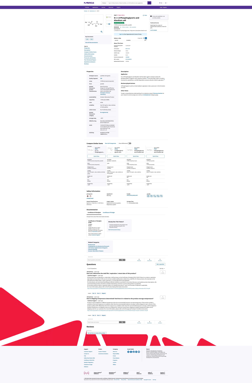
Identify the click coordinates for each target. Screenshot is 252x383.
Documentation (88, 56)
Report (104, 293)
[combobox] (126, 2)
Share (145, 15)
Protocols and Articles (90, 58)
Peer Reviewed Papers (90, 60)
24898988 (127, 57)
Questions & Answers (89, 62)
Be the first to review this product (97, 333)
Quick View (96, 156)
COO (91, 39)
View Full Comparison (110, 143)
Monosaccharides (157, 93)
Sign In (121, 34)
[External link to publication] (147, 78)
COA (87, 39)
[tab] (87, 11)
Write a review (125, 27)
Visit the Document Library (114, 229)
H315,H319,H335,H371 (132, 195)
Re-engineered (104, 112)
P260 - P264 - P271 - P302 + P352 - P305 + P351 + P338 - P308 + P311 (155, 196)
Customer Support (96, 235)
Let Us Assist (153, 30)
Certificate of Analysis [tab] (94, 212)
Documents (94, 231)
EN (165, 3)
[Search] (149, 2)
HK (161, 3)
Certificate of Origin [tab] (109, 212)
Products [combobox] (104, 3)
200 (101, 78)
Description (87, 50)
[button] (163, 7)
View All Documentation (91, 42)
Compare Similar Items (90, 52)
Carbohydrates (147, 95)
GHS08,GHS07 (90, 198)
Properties (87, 48)
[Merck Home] (89, 3)
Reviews (86, 64)
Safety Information (89, 54)
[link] (90, 256)
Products (85, 11)
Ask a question (133, 27)
